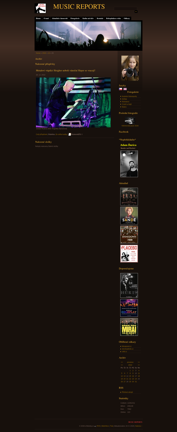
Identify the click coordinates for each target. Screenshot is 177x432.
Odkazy (127, 18)
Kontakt (100, 18)
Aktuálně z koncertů (59, 18)
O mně (46, 18)
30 (133, 382)
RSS (98, 426)
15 (130, 376)
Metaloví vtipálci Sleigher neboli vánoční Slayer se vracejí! (65, 70)
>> (139, 362)
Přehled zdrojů (127, 392)
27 (125, 382)
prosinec (130, 362)
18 (139, 376)
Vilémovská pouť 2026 (130, 126)
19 (122, 379)
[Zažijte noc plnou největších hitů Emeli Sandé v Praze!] (129, 224)
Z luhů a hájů (127, 104)
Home (38, 18)
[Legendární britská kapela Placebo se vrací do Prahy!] (129, 262)
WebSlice (105, 426)
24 (136, 379)
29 (130, 382)
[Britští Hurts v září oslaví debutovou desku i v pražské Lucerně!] (129, 297)
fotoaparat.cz (127, 346)
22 (130, 379)
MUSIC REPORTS (79, 6)
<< (122, 362)
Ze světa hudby (61, 134)
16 (133, 376)
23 (133, 379)
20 (125, 379)
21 (127, 379)
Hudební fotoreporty (129, 96)
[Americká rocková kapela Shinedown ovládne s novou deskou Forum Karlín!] (129, 243)
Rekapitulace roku (113, 18)
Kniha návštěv (88, 18)
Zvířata (124, 99)
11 (139, 373)
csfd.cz (124, 352)
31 (136, 382)
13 (125, 376)
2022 (130, 365)
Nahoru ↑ (138, 426)
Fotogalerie (75, 18)
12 (122, 376)
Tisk (111, 426)
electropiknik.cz (127, 349)
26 (122, 382)
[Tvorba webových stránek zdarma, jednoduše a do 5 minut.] (95, 426)
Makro (124, 107)
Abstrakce (125, 102)
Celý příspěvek (41, 134)
